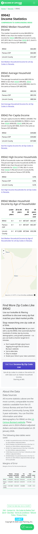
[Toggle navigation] (34, 3)
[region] (19, 272)
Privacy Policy (22, 515)
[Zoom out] (3, 253)
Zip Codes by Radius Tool (25, 510)
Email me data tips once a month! (19, 506)
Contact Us (11, 510)
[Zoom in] (3, 250)
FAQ (4, 510)
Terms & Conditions (22, 513)
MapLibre (7, 295)
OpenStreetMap (22, 295)
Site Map (10, 513)
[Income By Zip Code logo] (11, 3)
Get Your (19, 366)
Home (3, 9)
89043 (12, 38)
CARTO (14, 295)
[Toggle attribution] (34, 295)
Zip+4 (4, 513)
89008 (24, 40)
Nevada (10, 9)
